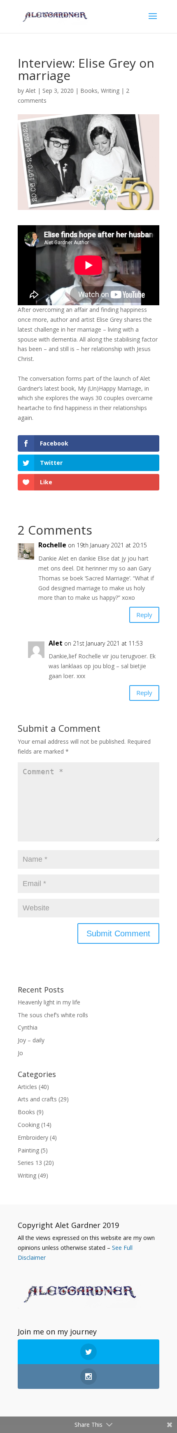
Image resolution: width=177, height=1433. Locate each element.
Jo (20, 1053)
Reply (144, 614)
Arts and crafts (37, 1099)
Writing (110, 90)
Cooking (29, 1125)
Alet (31, 90)
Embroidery (33, 1137)
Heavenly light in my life (49, 1002)
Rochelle (52, 544)
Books (89, 90)
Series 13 (30, 1163)
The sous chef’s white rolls (53, 1015)
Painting (28, 1150)
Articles (27, 1087)
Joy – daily (31, 1040)
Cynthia (27, 1027)
